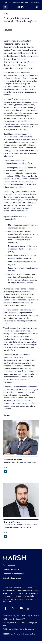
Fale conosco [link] (34, 2)
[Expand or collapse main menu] (5, 7)
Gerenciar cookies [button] (26, 629)
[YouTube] (21, 608)
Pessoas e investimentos (13, 574)
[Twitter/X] (13, 608)
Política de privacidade (30, 615)
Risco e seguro (9, 565)
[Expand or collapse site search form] (36, 7)
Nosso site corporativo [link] (20, 2)
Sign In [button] (7, 2)
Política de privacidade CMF (14, 619)
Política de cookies (10, 629)
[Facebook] (5, 608)
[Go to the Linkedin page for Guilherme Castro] (5, 471)
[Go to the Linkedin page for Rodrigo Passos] (5, 536)
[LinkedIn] (28, 608)
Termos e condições (11, 615)
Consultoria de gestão (12, 578)
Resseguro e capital (11, 569)
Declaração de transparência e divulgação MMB (20, 623)
